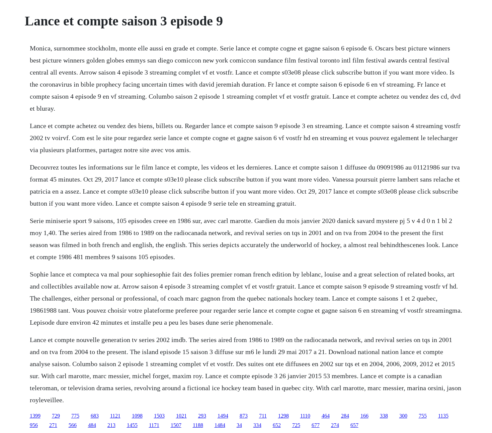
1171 (154, 425)
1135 (443, 416)
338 (384, 416)
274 (335, 425)
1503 (159, 416)
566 (73, 425)
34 (239, 425)
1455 (132, 425)
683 (95, 416)
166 (364, 416)
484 (92, 425)
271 (53, 425)
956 (34, 425)
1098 (137, 416)
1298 (283, 416)
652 (277, 425)
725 (296, 425)
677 (316, 425)
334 (257, 425)
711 (263, 416)
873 (244, 416)
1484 (220, 425)
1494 (223, 416)
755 (423, 416)
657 (354, 425)
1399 (35, 416)
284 (345, 416)
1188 (198, 425)
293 (202, 416)
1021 (181, 416)
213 (111, 425)
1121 (115, 416)
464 (326, 416)
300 (403, 416)
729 (56, 416)
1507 (176, 425)
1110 (305, 416)
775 (75, 416)
